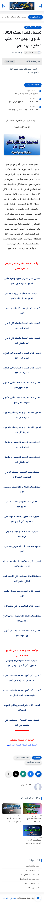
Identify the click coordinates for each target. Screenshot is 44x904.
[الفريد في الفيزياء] (22, 6)
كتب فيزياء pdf (34, 888)
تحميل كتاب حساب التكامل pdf (13, 17)
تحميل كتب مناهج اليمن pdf (26, 94)
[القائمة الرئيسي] (40, 6)
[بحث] (4, 6)
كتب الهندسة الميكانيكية (30, 879)
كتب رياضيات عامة (32, 884)
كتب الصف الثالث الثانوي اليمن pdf (23, 102)
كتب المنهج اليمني (33, 27)
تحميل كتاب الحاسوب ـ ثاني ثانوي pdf (22, 606)
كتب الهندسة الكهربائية (30, 875)
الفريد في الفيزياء (10, 899)
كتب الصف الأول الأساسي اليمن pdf (23, 110)
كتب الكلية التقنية (33, 871)
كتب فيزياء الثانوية (33, 762)
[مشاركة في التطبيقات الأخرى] (9, 774)
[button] (31, 774)
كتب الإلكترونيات (33, 866)
